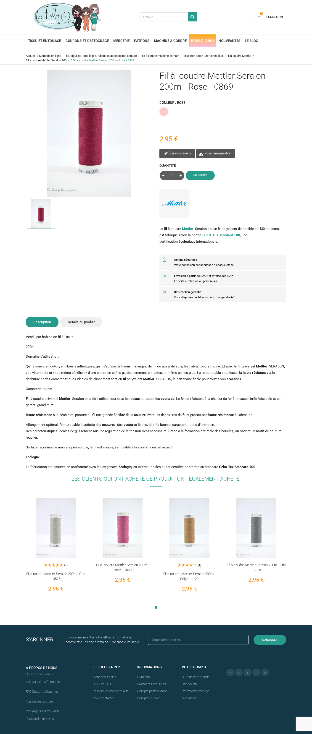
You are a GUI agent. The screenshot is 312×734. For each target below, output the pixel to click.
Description (42, 322)
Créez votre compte (195, 691)
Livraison (143, 677)
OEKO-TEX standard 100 (221, 235)
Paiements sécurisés (151, 684)
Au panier (200, 175)
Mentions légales (104, 677)
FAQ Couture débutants (42, 691)
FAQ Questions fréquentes (43, 682)
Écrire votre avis (179, 153)
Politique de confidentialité (111, 691)
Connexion (189, 684)
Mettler (187, 229)
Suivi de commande (195, 677)
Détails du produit (81, 322)
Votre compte (194, 667)
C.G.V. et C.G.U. (103, 684)
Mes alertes (190, 698)
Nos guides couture (39, 701)
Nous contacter (103, 698)
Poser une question (218, 153)
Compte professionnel (152, 691)
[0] (259, 17)
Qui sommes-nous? (39, 674)
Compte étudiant (148, 698)
